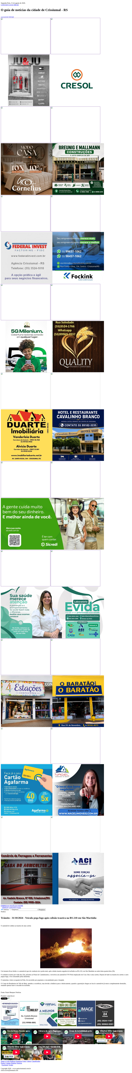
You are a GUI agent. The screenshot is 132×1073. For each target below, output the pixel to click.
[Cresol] (25, 53)
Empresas (15, 909)
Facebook (5, 1065)
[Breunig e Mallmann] (25, 142)
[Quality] (25, 320)
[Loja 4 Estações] (75, 674)
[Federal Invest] (75, 231)
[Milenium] (75, 320)
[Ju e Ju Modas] (75, 53)
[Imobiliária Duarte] (75, 408)
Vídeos (29, 1061)
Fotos (24, 1061)
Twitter (10, 1065)
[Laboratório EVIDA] (25, 586)
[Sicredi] (25, 497)
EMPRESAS (5, 906)
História (13, 1063)
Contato (8, 1063)
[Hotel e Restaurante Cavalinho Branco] (25, 408)
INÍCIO (16, 5)
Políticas (12, 1061)
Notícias (6, 909)
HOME (20, 906)
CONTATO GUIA (7, 5)
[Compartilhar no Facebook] (9, 999)
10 (13, 17)
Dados (3, 1063)
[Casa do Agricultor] (75, 852)
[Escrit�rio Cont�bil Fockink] (25, 231)
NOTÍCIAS (14, 906)
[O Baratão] (25, 674)
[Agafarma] (75, 763)
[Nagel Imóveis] (25, 763)
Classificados (36, 1061)
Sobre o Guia (5, 1061)
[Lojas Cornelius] (75, 142)
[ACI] (25, 852)
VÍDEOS (5, 907)
